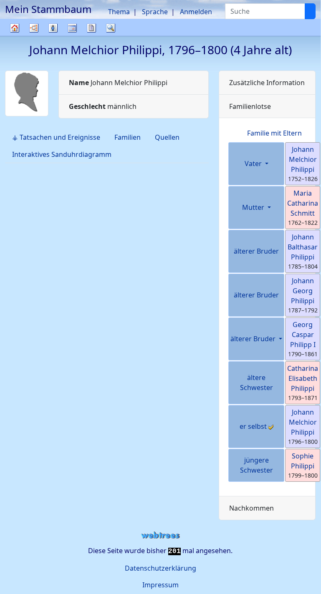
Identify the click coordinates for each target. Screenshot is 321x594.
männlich (102, 106)
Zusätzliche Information (267, 82)
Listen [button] (53, 28)
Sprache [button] (155, 11)
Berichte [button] (91, 28)
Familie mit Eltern (274, 133)
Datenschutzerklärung (160, 568)
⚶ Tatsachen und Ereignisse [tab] (56, 137)
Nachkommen (251, 508)
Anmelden (196, 11)
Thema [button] (119, 11)
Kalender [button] (72, 28)
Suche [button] (110, 28)
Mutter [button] (254, 207)
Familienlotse (250, 106)
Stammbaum (14, 35)
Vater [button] (254, 163)
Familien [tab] (127, 137)
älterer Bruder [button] (253, 338)
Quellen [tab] (167, 137)
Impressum (160, 584)
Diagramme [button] (33, 28)
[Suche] (310, 11)
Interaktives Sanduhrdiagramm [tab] (61, 154)
